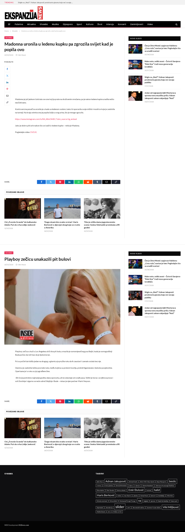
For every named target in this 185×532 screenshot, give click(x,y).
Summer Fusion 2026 (153, 507)
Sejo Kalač (100, 507)
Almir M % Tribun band (147, 482)
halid (157, 490)
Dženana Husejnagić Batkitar (165, 485)
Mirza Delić (113, 501)
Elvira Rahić (100, 490)
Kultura (89, 24)
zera (109, 512)
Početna (19, 24)
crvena (99, 485)
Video (150, 24)
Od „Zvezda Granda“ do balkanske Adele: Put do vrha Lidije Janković (20, 223)
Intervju (110, 24)
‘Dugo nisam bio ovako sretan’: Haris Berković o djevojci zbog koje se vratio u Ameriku (62, 225)
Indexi (119, 495)
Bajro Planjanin (161, 482)
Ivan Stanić (127, 495)
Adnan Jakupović (115, 481)
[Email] (7, 96)
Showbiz (44, 24)
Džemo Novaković (147, 485)
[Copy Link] (7, 102)
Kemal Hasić (144, 495)
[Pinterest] (7, 89)
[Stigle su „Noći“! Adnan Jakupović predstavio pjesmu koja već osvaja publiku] (135, 80)
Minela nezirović (102, 501)
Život (99, 24)
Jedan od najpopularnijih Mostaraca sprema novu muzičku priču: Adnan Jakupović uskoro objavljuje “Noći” (160, 95)
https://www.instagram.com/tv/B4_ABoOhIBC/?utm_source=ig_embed (46, 119)
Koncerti (122, 24)
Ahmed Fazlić (133, 482)
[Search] (176, 24)
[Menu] (9, 24)
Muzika (55, 24)
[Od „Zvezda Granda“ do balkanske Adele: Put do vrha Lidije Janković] (22, 208)
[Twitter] (7, 76)
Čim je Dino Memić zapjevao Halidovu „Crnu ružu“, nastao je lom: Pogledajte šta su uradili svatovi (162, 48)
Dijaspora (68, 24)
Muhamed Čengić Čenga (127, 501)
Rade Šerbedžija (163, 501)
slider (120, 506)
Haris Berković (106, 495)
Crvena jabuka (108, 485)
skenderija (109, 507)
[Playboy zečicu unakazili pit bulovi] (62, 307)
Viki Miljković (171, 507)
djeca (131, 485)
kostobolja (161, 495)
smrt (128, 507)
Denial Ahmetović (121, 485)
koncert (153, 495)
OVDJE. (33, 132)
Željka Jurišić (117, 512)
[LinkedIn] (7, 82)
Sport (79, 24)
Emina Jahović (121, 490)
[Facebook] (7, 69)
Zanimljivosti (136, 24)
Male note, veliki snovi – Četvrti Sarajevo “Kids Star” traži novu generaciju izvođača (162, 64)
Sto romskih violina (138, 507)
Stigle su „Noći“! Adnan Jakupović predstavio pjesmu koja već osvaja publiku (46, 2)
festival (148, 490)
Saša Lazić (174, 501)
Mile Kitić (170, 495)
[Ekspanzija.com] (23, 13)
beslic (172, 481)
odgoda (146, 501)
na (139, 500)
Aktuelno (31, 24)
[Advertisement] (68, 78)
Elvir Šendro (110, 490)
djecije (138, 485)
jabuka (136, 495)
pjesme (153, 501)
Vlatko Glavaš (101, 512)
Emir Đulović (136, 490)
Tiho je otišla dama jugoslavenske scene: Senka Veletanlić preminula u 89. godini (102, 225)
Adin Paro (100, 482)
